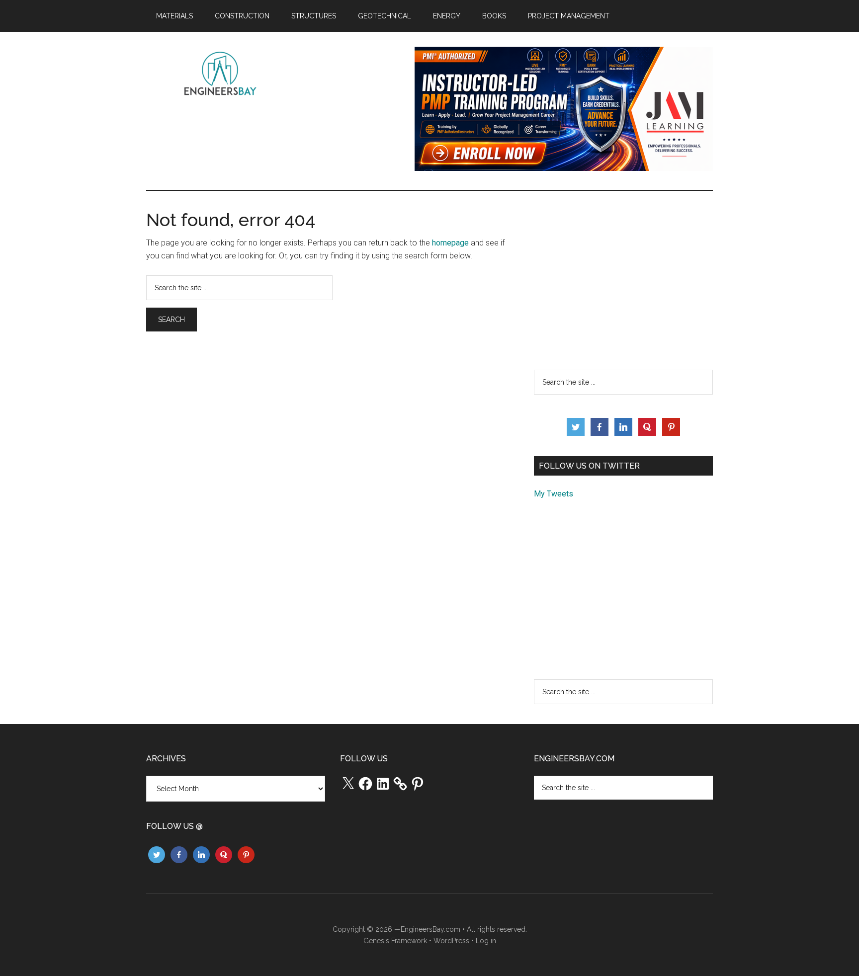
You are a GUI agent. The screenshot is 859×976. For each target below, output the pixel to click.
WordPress (451, 941)
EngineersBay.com (430, 929)
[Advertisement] (623, 280)
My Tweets (553, 493)
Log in (486, 941)
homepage (450, 242)
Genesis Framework (395, 941)
